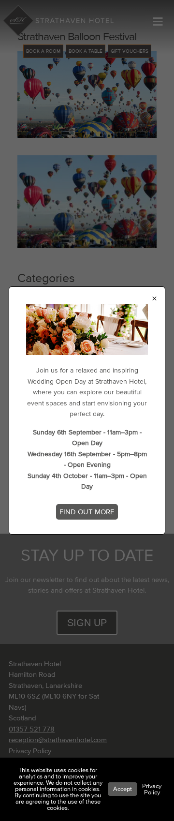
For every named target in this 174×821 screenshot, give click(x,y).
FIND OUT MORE (87, 512)
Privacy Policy (151, 789)
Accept (122, 789)
